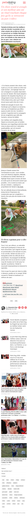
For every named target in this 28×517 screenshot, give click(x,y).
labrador (10, 488)
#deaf (12, 287)
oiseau (18, 500)
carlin (3, 503)
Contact (4, 476)
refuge (17, 480)
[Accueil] (9, 2)
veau (3, 506)
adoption (15, 483)
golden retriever (5, 486)
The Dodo (20, 187)
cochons (8, 503)
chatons (4, 488)
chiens (10, 494)
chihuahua (9, 483)
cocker (8, 500)
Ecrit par (7, 24)
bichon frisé (4, 494)
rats (22, 503)
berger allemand (19, 486)
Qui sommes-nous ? (7, 471)
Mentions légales (13, 513)
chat (3, 480)
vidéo (16, 301)
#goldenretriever (8, 291)
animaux (23, 480)
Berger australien (18, 494)
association (4, 497)
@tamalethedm (7, 283)
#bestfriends (6, 287)
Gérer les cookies (21, 513)
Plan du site (5, 513)
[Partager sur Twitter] (22, 308)
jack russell (4, 492)
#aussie (14, 289)
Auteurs (4, 468)
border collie (16, 488)
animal (13, 500)
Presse (3, 473)
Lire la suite (14, 313)
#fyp (14, 291)
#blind (17, 287)
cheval (14, 503)
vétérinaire (22, 497)
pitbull (10, 492)
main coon (16, 492)
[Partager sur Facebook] (19, 308)
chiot (3, 483)
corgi (23, 500)
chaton (12, 480)
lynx (18, 503)
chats (12, 486)
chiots (3, 500)
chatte (10, 497)
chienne (16, 497)
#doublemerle (7, 289)
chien (11, 301)
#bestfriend (19, 285)
